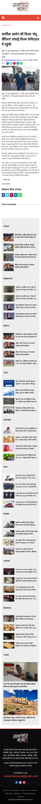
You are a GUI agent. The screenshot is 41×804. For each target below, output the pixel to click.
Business (7, 608)
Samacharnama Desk (12, 60)
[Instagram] (24, 782)
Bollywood (7, 278)
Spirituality (17, 793)
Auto (5, 466)
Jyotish (6, 561)
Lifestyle (7, 419)
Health (6, 513)
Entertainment (6, 25)
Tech (5, 372)
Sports (6, 325)
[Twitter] (20, 782)
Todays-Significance (29, 793)
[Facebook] (16, 782)
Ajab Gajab (9, 793)
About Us (6, 790)
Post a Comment (9, 204)
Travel (6, 655)
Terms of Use (24, 790)
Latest (6, 226)
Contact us (34, 790)
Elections (21, 797)
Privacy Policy (15, 790)
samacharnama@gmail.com (20, 774)
